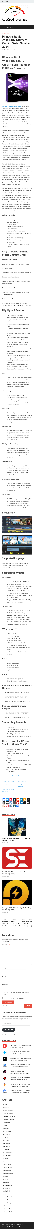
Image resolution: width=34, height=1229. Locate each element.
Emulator (6, 1128)
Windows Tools (7, 1212)
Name (4, 968)
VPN (4, 1206)
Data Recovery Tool (9, 1116)
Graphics (5, 1137)
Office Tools (6, 1149)
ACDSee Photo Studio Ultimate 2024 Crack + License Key (8, 782)
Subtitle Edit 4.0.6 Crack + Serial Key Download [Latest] (14, 873)
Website (5, 984)
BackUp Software (8, 1113)
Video (5, 1194)
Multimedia (6, 1146)
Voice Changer (7, 1203)
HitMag (20, 1227)
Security (5, 1176)
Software (5, 1179)
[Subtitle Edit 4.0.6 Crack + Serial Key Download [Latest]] (17, 870)
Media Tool (6, 1143)
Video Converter (8, 1197)
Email (4, 976)
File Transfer (6, 1134)
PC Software (7, 1155)
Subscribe (8, 1029)
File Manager (7, 1131)
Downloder (6, 1122)
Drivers (5, 1125)
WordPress (12, 1227)
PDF (4, 1161)
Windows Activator (9, 1209)
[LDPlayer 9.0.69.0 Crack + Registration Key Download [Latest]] (17, 906)
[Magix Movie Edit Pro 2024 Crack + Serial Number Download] (17, 836)
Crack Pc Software (17, 1224)
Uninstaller (6, 1188)
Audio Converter (8, 1110)
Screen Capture (7, 1170)
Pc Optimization (8, 1152)
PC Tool (5, 1158)
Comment (6, 944)
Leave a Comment (14, 49)
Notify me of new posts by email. (15, 998)
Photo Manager (7, 1167)
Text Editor (6, 1182)
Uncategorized (7, 1185)
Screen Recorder (8, 1173)
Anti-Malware (7, 1105)
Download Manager (9, 1119)
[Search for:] (17, 1006)
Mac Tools (6, 1140)
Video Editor (5, 33)
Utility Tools (6, 1191)
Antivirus (6, 1107)
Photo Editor (7, 1164)
